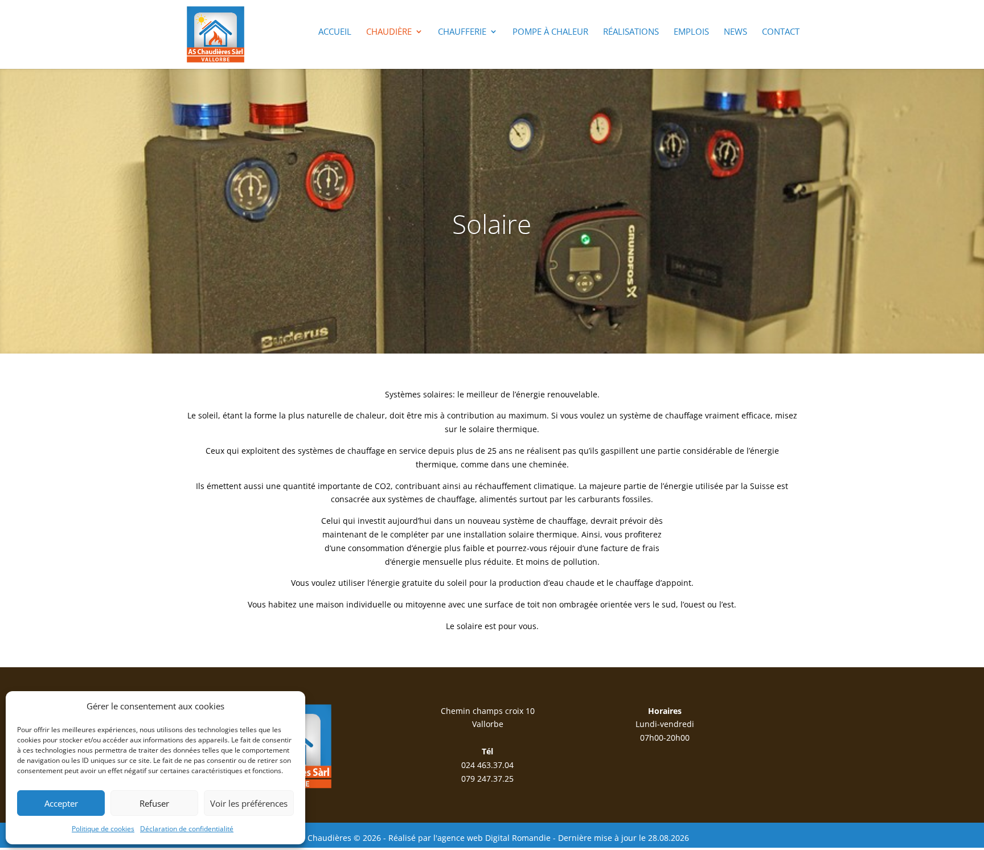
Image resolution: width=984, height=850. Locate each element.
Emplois (691, 32)
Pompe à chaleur (550, 32)
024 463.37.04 (487, 764)
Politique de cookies (103, 828)
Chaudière (389, 32)
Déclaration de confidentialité (186, 828)
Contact (781, 32)
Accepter (61, 803)
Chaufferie (462, 32)
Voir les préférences (249, 803)
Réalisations (631, 32)
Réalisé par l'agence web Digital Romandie (469, 837)
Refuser (154, 803)
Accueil (334, 32)
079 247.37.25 (487, 778)
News (735, 32)
